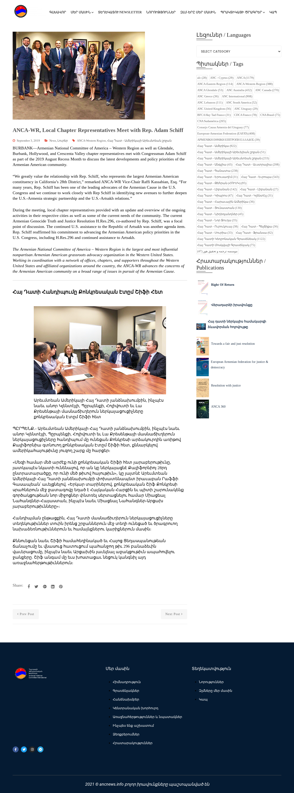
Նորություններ (161, 12)
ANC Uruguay (246, 108)
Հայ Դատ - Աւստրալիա (257, 164)
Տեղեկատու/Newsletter (120, 12)
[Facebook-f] (16, 749)
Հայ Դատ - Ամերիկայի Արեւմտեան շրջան (139, 140)
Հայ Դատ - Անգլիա (214, 164)
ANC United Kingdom (214, 108)
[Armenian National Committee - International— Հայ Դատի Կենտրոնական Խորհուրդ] (30, 12)
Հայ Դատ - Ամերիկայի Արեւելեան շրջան (231, 152)
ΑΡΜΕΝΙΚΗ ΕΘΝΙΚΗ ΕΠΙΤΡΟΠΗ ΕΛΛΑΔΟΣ (228, 139)
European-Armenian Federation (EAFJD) (226, 133)
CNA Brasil (270, 115)
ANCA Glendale (210, 90)
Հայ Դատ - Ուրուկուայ (217, 226)
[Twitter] (24, 749)
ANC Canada (267, 90)
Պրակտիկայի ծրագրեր (241, 12)
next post (172, 614)
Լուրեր (62, 140)
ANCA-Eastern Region (215, 84)
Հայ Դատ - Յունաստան (219, 208)
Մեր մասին (81, 12)
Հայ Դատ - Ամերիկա (216, 146)
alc (202, 77)
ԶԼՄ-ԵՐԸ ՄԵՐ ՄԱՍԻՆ (198, 12)
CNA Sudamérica (211, 121)
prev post (27, 614)
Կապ (273, 12)
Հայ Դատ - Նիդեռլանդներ (220, 214)
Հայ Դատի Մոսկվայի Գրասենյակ (226, 245)
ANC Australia (239, 90)
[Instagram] (32, 749)
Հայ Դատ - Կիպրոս (215, 195)
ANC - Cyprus (221, 77)
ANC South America (241, 102)
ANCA (245, 77)
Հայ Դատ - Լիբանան (217, 189)
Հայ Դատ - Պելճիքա (259, 226)
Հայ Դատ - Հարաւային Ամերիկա (225, 201)
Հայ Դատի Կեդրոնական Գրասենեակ (231, 239)
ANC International (237, 96)
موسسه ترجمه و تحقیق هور (217, 251)
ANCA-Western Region (91, 140)
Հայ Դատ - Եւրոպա (260, 177)
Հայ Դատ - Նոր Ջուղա (217, 220)
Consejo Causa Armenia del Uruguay (223, 127)
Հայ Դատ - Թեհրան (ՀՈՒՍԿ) (221, 183)
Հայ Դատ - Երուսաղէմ (217, 177)
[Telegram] (40, 749)
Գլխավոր (57, 12)
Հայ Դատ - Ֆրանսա (254, 232)
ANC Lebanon (210, 102)
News (52, 140)
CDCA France (245, 115)
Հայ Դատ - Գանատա (217, 170)
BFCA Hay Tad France (214, 115)
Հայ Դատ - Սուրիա (214, 232)
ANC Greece (207, 96)
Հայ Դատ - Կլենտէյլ (254, 195)
